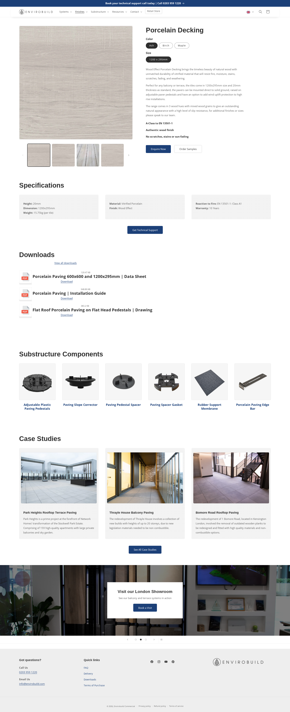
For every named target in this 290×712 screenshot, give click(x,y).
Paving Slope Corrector (80, 405)
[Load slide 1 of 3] (135, 639)
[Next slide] (154, 639)
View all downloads (65, 263)
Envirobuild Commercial (124, 706)
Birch (166, 45)
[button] (65, 11)
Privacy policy (145, 706)
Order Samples (188, 149)
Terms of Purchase (94, 685)
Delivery (88, 673)
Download (67, 281)
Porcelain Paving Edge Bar (252, 407)
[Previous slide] (127, 639)
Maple (182, 45)
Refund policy (160, 706)
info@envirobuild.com (32, 683)
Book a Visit (145, 607)
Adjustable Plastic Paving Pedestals (37, 407)
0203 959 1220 (28, 672)
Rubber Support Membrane (209, 407)
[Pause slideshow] (162, 639)
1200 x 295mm (158, 59)
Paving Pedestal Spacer (123, 405)
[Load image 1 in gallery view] (38, 155)
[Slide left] (23, 155)
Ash (151, 45)
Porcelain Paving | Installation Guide (69, 293)
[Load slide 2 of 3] (140, 639)
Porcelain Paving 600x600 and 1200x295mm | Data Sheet (89, 276)
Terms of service (176, 706)
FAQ (86, 667)
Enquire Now (158, 149)
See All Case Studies (145, 549)
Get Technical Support (145, 230)
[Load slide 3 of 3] (145, 639)
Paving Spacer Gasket (166, 405)
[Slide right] (128, 155)
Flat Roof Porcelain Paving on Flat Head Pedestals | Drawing (92, 310)
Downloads (90, 679)
